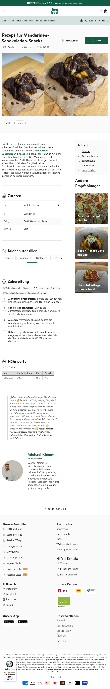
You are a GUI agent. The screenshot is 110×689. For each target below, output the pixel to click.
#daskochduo (16, 434)
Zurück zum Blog (57, 509)
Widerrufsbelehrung (67, 544)
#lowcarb (32, 431)
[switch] (9, 678)
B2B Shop (61, 641)
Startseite (61, 620)
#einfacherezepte (18, 431)
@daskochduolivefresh (21, 397)
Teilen (98, 40)
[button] (4, 11)
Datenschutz (63, 534)
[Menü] (14, 660)
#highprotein (44, 431)
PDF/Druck (71, 40)
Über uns (61, 636)
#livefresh (28, 434)
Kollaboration (63, 630)
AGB (59, 539)
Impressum (62, 529)
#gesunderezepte (46, 428)
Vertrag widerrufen (67, 549)
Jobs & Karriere (64, 625)
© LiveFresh (55, 677)
